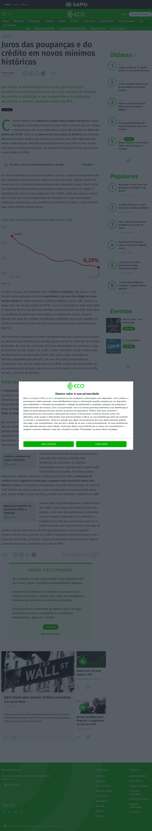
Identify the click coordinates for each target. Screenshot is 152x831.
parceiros (49, 398)
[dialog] (76, 415)
